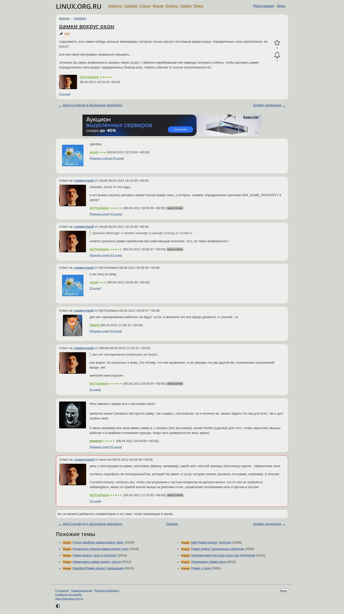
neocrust (96, 441)
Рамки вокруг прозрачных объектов (217, 549)
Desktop (80, 18)
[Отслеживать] (277, 55)
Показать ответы (100, 158)
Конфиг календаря (267, 105)
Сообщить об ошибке (68, 594)
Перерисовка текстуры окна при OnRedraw (223, 555)
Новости (115, 6)
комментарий (84, 180)
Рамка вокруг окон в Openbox (95, 555)
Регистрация (263, 6)
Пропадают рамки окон (208, 562)
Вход (281, 6)
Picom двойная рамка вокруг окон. (98, 542)
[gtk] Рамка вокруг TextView (211, 542)
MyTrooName (89, 77)
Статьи (145, 6)
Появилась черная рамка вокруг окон (101, 549)
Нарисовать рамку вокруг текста (97, 562)
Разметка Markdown (106, 590)
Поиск (198, 6)
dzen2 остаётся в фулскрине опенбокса (92, 105)
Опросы (171, 6)
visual (94, 152)
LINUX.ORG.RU (79, 6)
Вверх (284, 590)
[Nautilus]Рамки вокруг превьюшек (98, 568)
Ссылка (65, 94)
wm (67, 33)
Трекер (186, 6)
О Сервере (62, 590)
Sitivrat (94, 325)
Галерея (130, 6)
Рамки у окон (200, 568)
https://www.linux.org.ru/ (69, 598)
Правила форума (81, 590)
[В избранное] (277, 42)
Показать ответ (99, 214)
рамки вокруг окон (86, 26)
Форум (157, 6)
